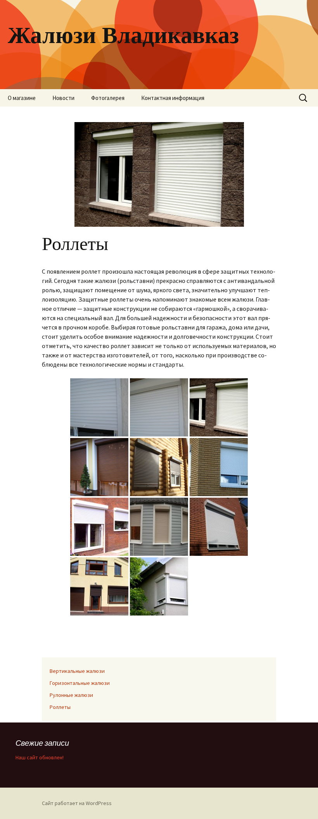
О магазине (22, 98)
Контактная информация (172, 98)
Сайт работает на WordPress (77, 803)
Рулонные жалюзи (71, 694)
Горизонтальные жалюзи (80, 682)
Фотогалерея (107, 98)
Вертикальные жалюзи (77, 670)
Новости (63, 98)
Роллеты (60, 706)
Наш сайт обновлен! (40, 757)
